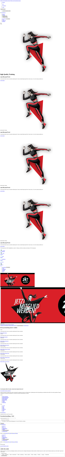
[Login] (3, 15)
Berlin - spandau (27, 454)
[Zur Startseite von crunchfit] (3, 12)
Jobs (3, 4)
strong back (4, 409)
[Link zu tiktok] (12, 324)
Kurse (3, 19)
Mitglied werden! (3, 9)
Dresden (3, 400)
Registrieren (4, 5)
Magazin (3, 21)
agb (4, 325)
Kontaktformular (26, 325)
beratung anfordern (8, 390)
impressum (2, 325)
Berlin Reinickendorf (5, 397)
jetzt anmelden (2, 390)
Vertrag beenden (11, 325)
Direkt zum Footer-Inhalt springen (15, 0)
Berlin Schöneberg (5, 398)
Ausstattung (4, 20)
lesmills (1, 265)
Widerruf (15, 325)
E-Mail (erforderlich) (3, 418)
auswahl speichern (4, 455)
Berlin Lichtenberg (5, 396)
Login (3, 7)
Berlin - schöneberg (21, 454)
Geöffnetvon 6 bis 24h (2, 251)
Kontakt (3, 2)
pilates (3, 407)
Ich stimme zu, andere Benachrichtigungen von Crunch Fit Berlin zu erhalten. (14, 421)
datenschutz (7, 325)
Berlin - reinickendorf (13, 454)
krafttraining (2, 257)
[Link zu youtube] (5, 324)
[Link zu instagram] (9, 324)
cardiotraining (2, 254)
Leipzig (3, 401)
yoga (3, 406)
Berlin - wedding (34, 454)
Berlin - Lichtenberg (5, 454)
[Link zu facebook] (2, 324)
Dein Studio (4, 18)
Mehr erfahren (4, 341)
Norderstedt (4, 402)
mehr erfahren (2, 80)
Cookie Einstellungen (20, 325)
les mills (3, 405)
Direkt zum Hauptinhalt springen (5, 0)
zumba (3, 408)
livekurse (1, 262)
